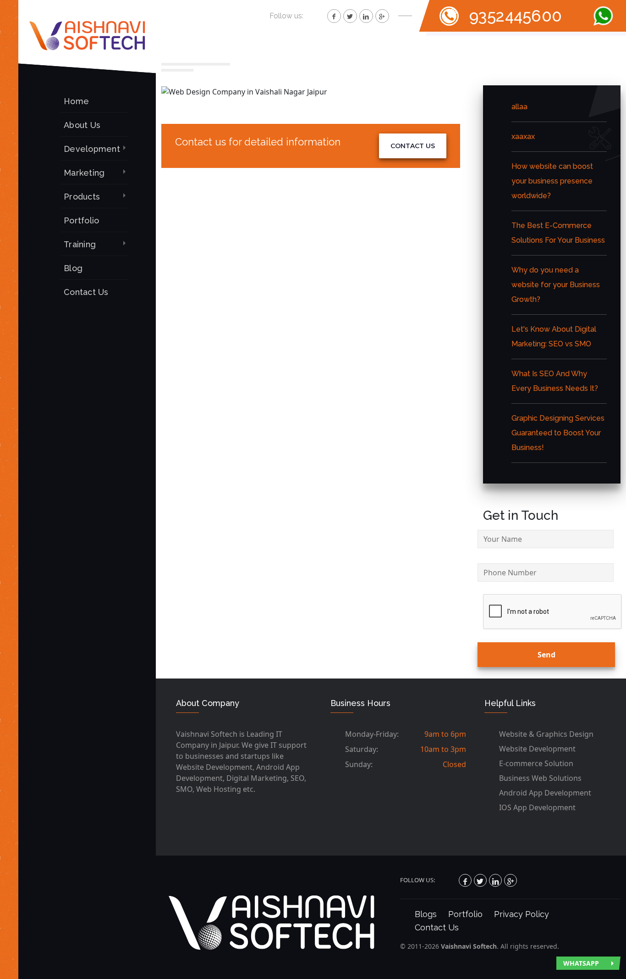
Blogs (426, 914)
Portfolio (81, 220)
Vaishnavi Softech (469, 946)
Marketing (84, 173)
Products (82, 196)
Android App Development (545, 793)
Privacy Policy (521, 914)
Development (92, 149)
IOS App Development (537, 807)
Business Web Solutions (540, 778)
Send (546, 655)
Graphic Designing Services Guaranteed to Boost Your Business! (557, 433)
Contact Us (86, 292)
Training (80, 244)
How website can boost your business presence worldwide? (552, 181)
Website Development (537, 749)
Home (76, 101)
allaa (519, 106)
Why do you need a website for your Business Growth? (555, 285)
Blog (73, 268)
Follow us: (286, 15)
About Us (82, 125)
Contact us (412, 146)
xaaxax (523, 136)
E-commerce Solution (536, 763)
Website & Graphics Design (546, 734)
